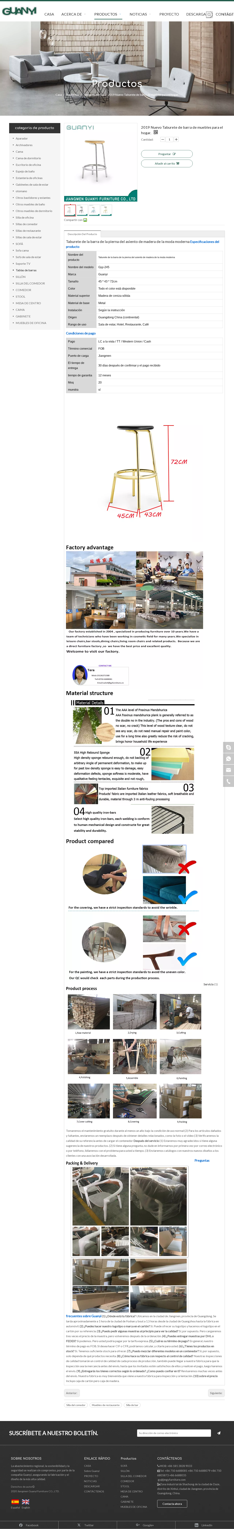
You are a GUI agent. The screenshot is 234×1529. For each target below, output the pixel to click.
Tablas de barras (26, 270)
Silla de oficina (25, 217)
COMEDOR (23, 290)
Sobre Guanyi (91, 1470)
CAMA (20, 309)
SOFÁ (19, 243)
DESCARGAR (92, 1486)
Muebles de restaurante (106, 1405)
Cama (19, 151)
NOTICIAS (90, 1481)
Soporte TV (23, 263)
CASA (87, 1465)
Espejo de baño (25, 171)
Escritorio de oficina (28, 164)
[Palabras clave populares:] (209, 14)
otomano (21, 191)
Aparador (22, 138)
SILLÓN (21, 276)
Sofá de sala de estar (28, 257)
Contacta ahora (172, 1503)
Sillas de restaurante (28, 230)
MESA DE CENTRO (28, 303)
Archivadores (24, 145)
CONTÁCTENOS (94, 1491)
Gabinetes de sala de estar (32, 184)
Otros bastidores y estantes (33, 197)
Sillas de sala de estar (29, 237)
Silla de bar (132, 1405)
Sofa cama (22, 250)
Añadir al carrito (165, 163)
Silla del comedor (75, 1405)
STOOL (20, 296)
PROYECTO (91, 1476)
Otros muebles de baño (30, 204)
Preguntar (164, 154)
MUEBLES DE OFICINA (31, 323)
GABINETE (23, 316)
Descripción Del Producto (82, 234)
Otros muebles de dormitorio (34, 211)
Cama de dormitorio (28, 158)
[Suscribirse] (219, 1433)
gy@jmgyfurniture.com (172, 1479)
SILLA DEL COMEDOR (30, 283)
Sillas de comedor (27, 224)
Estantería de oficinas (29, 178)
